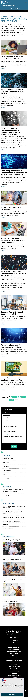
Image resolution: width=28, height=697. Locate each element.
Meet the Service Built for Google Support (13, 517)
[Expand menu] (26, 2)
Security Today (14, 669)
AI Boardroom (14, 640)
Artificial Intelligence (8, 458)
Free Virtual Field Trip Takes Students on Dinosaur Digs (12, 379)
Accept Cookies (12, 694)
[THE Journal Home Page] (7, 2)
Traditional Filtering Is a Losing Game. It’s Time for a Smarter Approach (13, 490)
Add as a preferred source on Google (9, 5)
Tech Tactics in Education (14, 675)
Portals (6, 455)
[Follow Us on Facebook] (13, 8)
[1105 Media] (14, 637)
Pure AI (14, 662)
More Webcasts (6, 495)
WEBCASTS (7, 486)
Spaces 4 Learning (14, 671)
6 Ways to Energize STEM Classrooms (11, 208)
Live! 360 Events (14, 653)
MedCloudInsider (14, 658)
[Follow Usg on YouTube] (17, 8)
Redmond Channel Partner (14, 666)
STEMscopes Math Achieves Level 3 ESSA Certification (12, 57)
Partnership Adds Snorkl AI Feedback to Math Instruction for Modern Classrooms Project (14, 172)
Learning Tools (6, 466)
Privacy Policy (14, 431)
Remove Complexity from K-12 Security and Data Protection (14, 506)
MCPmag (14, 656)
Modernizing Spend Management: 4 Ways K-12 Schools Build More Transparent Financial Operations (14, 523)
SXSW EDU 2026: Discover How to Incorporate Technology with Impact (12, 540)
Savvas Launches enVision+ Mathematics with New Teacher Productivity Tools (13, 240)
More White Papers (7, 528)
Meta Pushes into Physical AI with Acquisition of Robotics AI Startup (13, 91)
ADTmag (14, 643)
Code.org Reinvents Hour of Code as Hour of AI (12, 313)
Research (5, 474)
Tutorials (13, 11)
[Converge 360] (14, 631)
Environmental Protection (14, 651)
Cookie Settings (12, 690)
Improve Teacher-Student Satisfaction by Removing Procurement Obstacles (13, 600)
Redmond (14, 664)
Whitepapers (8, 503)
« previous (5, 397)
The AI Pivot (14, 677)
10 (12, 399)
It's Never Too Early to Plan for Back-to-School (12, 580)
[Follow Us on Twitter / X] (15, 8)
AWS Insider (14, 645)
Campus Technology (14, 649)
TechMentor (14, 673)
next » (16, 399)
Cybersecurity (6, 462)
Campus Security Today (14, 647)
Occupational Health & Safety (14, 660)
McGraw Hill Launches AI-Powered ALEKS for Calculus (12, 346)
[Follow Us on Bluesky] (11, 8)
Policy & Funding (7, 470)
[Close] (21, 679)
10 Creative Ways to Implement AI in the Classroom (13, 512)
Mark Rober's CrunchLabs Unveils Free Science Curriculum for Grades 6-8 (13, 273)
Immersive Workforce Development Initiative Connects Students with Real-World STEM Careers (12, 131)
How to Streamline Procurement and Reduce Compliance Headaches (14, 560)
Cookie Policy (19, 687)
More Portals (6, 479)
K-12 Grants (19, 11)
